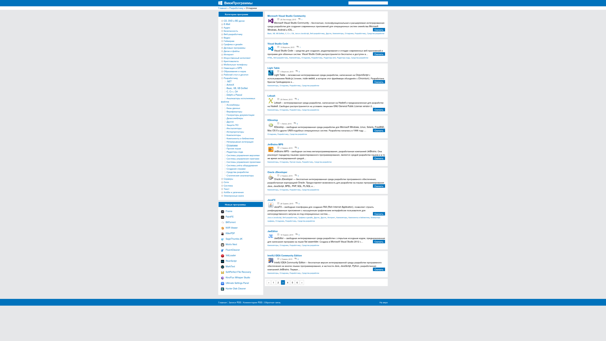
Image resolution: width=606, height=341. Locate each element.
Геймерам (229, 40)
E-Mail (227, 24)
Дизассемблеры (235, 118)
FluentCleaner (233, 249)
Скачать (378, 29)
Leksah (271, 95)
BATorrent (231, 222)
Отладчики (232, 145)
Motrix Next (231, 244)
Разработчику (236, 7)
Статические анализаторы (240, 175)
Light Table (273, 67)
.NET (229, 81)
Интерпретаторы (235, 131)
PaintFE (230, 216)
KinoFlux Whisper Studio (238, 277)
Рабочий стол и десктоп (236, 74)
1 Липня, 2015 (285, 123)
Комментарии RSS (252, 302)
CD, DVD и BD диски (234, 20)
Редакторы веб (330, 57)
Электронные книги (234, 195)
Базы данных (233, 108)
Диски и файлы (232, 51)
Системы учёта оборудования (242, 165)
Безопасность (231, 30)
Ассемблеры (233, 104)
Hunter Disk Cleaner (236, 288)
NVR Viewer (232, 227)
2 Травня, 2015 (286, 259)
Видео (227, 37)
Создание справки (236, 168)
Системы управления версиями (243, 155)
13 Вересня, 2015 (287, 47)
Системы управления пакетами (243, 158)
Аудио (227, 27)
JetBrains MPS (275, 144)
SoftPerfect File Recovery (238, 271)
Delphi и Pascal (234, 94)
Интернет (229, 54)
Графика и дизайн (233, 44)
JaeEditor (272, 231)
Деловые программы (234, 47)
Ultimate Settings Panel (237, 282)
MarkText (230, 266)
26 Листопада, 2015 (288, 19)
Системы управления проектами (244, 161)
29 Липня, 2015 (286, 99)
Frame (229, 211)
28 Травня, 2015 (286, 203)
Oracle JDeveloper (277, 172)
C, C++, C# (232, 91)
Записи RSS (235, 302)
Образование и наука (235, 71)
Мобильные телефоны (235, 64)
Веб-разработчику (233, 34)
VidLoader (231, 255)
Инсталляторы (234, 128)
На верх (384, 302)
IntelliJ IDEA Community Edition (284, 255)
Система (228, 185)
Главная (222, 7)
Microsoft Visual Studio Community (286, 15)
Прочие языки (234, 148)
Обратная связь (272, 302)
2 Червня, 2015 (286, 175)
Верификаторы (234, 111)
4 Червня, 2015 (286, 148)
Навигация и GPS (233, 67)
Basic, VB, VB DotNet (237, 88)
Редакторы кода (235, 151)
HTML (269, 57)
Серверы (228, 178)
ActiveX (230, 84)
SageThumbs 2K (234, 238)
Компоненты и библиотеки (240, 138)
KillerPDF (230, 233)
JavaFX (271, 199)
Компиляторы (234, 135)
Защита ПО (232, 124)
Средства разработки (238, 171)
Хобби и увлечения (234, 192)
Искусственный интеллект (237, 57)
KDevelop (272, 120)
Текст (226, 188)
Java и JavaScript (302, 33)
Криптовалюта (231, 61)
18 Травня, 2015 (286, 234)
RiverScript (231, 260)
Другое (230, 121)
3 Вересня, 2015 (286, 71)
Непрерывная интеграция (240, 141)
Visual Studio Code (277, 43)
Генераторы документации (240, 114)
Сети (226, 182)
